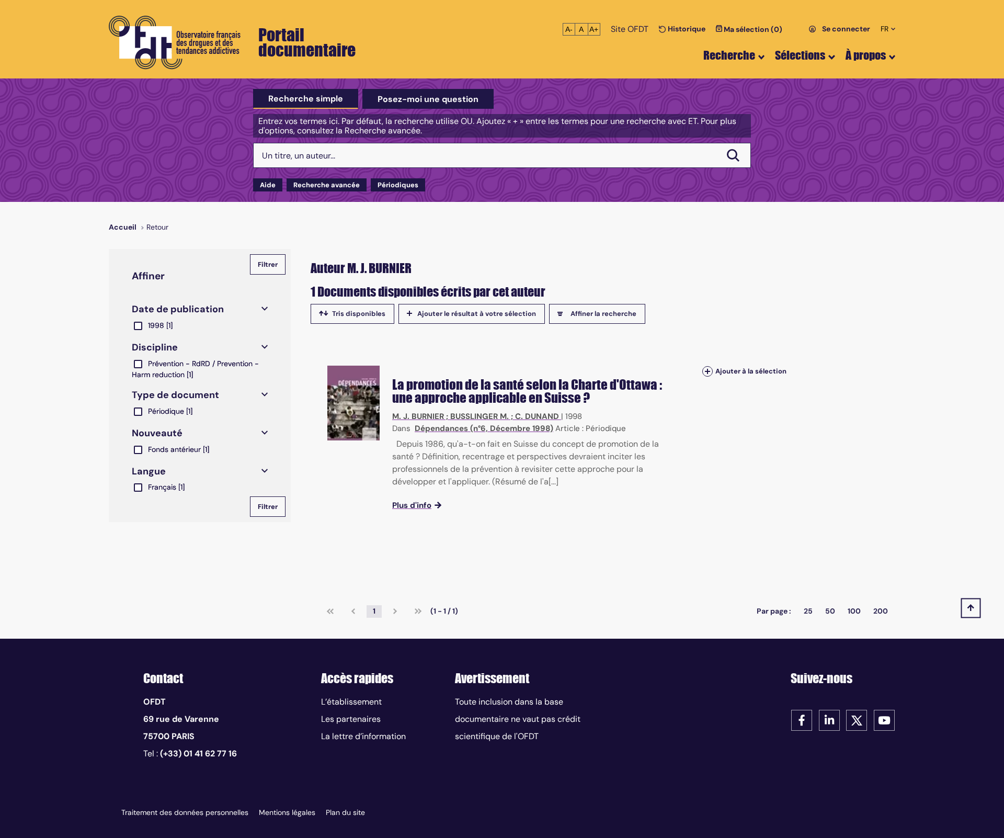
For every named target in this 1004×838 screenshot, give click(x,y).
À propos (866, 55)
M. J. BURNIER (418, 416)
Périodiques (398, 184)
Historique (685, 28)
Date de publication (178, 309)
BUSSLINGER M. (479, 416)
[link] (330, 611)
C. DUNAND (537, 416)
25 (808, 611)
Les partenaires (351, 719)
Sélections (800, 55)
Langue (149, 471)
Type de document (175, 395)
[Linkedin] (829, 719)
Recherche (729, 55)
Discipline (155, 347)
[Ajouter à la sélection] (707, 371)
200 (880, 611)
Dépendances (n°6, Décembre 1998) (484, 428)
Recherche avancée (326, 184)
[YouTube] (884, 719)
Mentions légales (287, 812)
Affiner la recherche (603, 313)
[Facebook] (801, 719)
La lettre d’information (363, 736)
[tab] (305, 99)
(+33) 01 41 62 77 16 (198, 753)
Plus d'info (411, 505)
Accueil (122, 227)
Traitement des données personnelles (184, 812)
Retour (157, 227)
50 (830, 611)
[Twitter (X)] (856, 719)
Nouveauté (157, 433)
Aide (268, 184)
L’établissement (351, 701)
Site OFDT (629, 29)
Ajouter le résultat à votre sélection (476, 313)
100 (854, 611)
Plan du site (345, 812)
